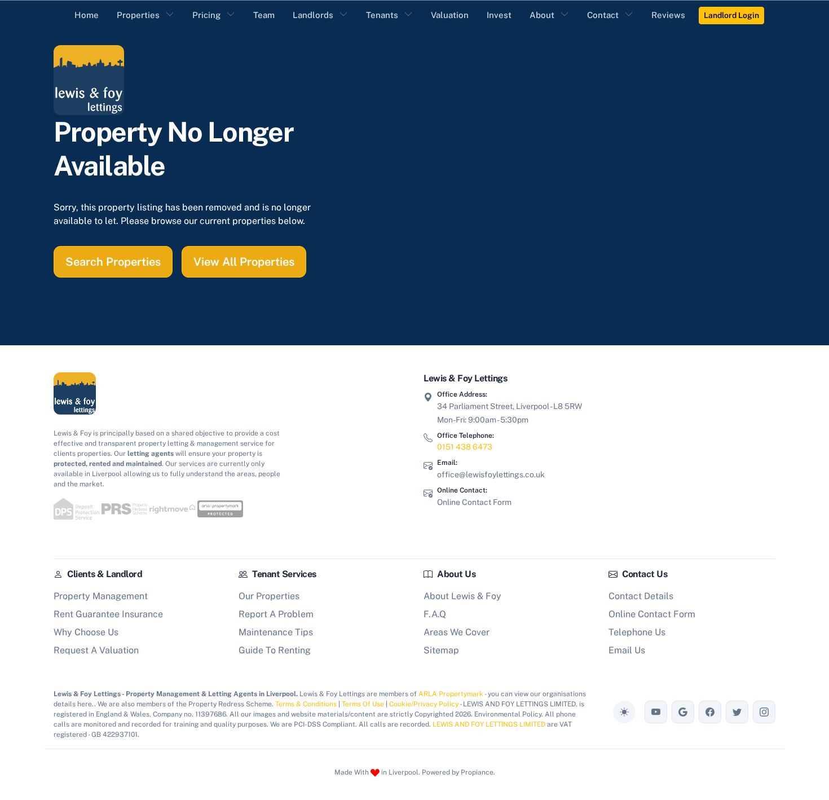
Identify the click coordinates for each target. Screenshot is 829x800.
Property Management (101, 596)
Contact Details (640, 596)
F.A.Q (435, 614)
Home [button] (86, 15)
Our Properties (269, 596)
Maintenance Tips (276, 632)
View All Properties (243, 262)
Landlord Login (731, 15)
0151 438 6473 (464, 446)
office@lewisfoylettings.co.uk (491, 474)
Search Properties (113, 262)
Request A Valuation (96, 650)
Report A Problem (276, 614)
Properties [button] (138, 15)
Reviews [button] (668, 15)
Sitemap (441, 650)
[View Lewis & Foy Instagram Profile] (764, 712)
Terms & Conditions (306, 704)
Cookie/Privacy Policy (423, 704)
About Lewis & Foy (462, 596)
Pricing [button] (206, 15)
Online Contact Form (474, 502)
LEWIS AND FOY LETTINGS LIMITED (489, 724)
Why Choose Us (86, 632)
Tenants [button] (382, 15)
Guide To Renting (275, 650)
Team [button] (264, 15)
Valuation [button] (450, 15)
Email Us (626, 650)
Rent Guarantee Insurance (108, 614)
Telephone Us (636, 632)
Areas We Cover (457, 632)
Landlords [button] (313, 15)
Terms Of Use (363, 704)
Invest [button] (499, 15)
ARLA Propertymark (450, 694)
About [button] (542, 15)
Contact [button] (603, 15)
